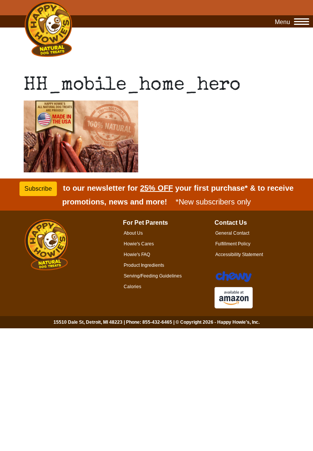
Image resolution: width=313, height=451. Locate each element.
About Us (133, 233)
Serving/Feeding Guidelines (153, 276)
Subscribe (38, 188)
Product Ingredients (144, 265)
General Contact (232, 233)
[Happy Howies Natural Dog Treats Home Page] (48, 29)
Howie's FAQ (137, 254)
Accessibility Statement (239, 254)
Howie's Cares (139, 244)
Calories (132, 286)
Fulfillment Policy (232, 244)
